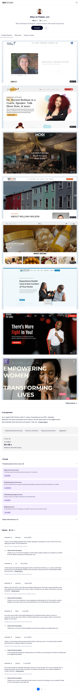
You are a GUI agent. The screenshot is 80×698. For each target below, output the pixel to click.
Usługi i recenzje (29, 35)
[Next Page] (45, 689)
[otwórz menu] (77, 2)
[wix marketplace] (7, 3)
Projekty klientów (6, 35)
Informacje (17, 35)
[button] (40, 61)
